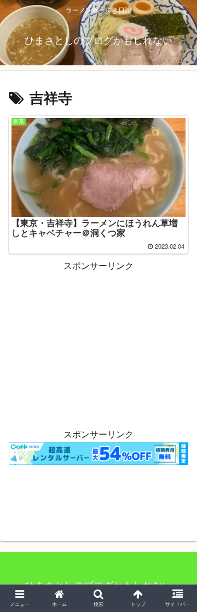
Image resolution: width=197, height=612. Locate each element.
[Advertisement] (98, 342)
